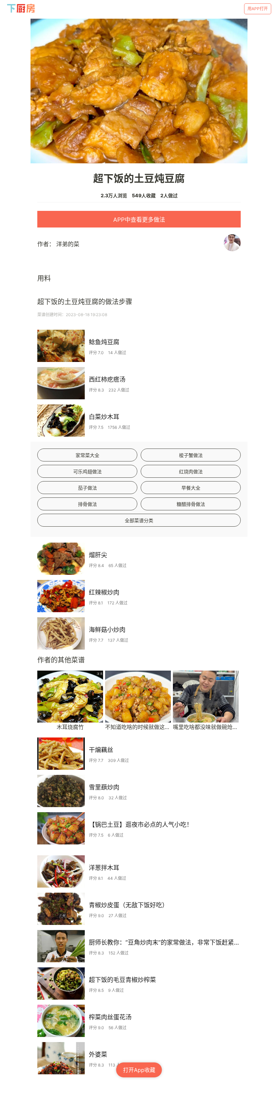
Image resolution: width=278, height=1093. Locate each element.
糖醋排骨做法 (191, 504)
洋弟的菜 (67, 244)
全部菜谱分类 (139, 520)
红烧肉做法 (191, 471)
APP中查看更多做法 (139, 219)
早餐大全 (190, 488)
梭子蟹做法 (191, 455)
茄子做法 (87, 488)
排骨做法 (87, 504)
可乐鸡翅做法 (87, 471)
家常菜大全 (87, 455)
